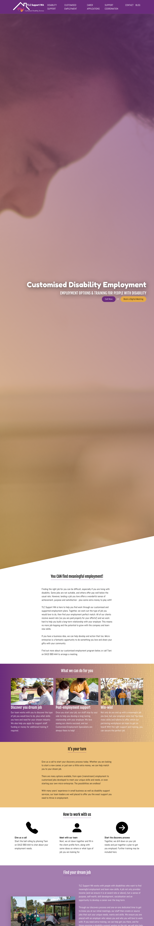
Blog (137, 5)
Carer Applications (93, 6)
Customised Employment (70, 6)
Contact (129, 5)
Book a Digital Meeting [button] (133, 299)
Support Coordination (111, 6)
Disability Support (52, 6)
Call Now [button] (109, 299)
